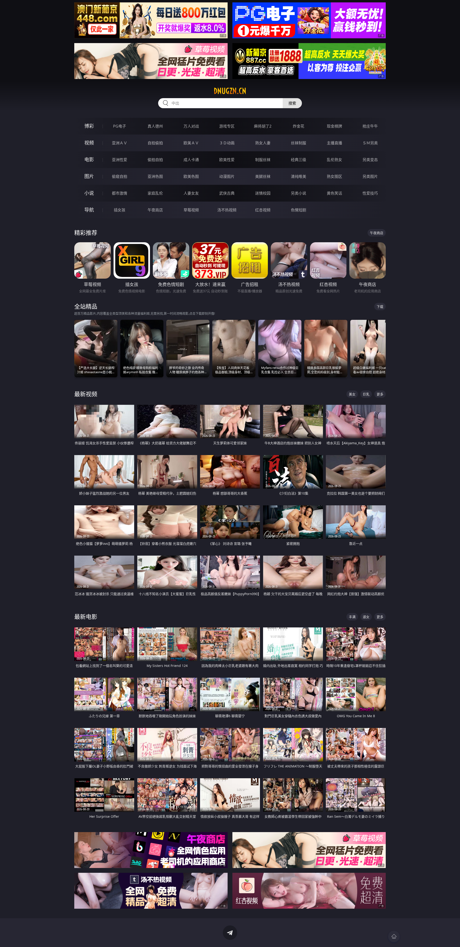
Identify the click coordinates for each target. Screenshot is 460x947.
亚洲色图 (155, 176)
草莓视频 (191, 210)
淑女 (366, 616)
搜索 (292, 103)
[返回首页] (394, 936)
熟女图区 (334, 176)
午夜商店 (155, 210)
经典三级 (298, 159)
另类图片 (370, 176)
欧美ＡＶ (191, 143)
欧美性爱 (227, 159)
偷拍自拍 (155, 159)
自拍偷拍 (155, 143)
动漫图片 (227, 176)
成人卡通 (191, 159)
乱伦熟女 (334, 159)
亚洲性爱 (119, 159)
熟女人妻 (262, 143)
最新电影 (85, 616)
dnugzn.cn (230, 91)
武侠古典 (227, 193)
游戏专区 (227, 126)
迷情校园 (262, 193)
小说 (89, 193)
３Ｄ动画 (227, 143)
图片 (89, 176)
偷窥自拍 (119, 176)
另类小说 (298, 193)
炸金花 (298, 126)
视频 (89, 143)
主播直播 (334, 143)
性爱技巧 (370, 193)
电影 (89, 159)
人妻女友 (191, 193)
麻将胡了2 (262, 126)
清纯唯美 (298, 176)
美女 (352, 394)
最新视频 (85, 394)
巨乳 (366, 394)
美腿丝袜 (262, 176)
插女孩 (119, 210)
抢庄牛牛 (370, 126)
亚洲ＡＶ (119, 143)
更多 (380, 394)
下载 (380, 306)
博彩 (89, 126)
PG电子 (119, 126)
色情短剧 (298, 210)
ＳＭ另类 (370, 143)
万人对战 (191, 126)
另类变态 (370, 159)
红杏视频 (262, 210)
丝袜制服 (298, 143)
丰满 (352, 616)
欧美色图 (191, 176)
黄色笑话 (334, 193)
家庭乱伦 (155, 193)
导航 (89, 210)
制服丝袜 (262, 159)
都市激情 (119, 193)
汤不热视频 (226, 210)
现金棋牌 (334, 126)
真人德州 (155, 126)
